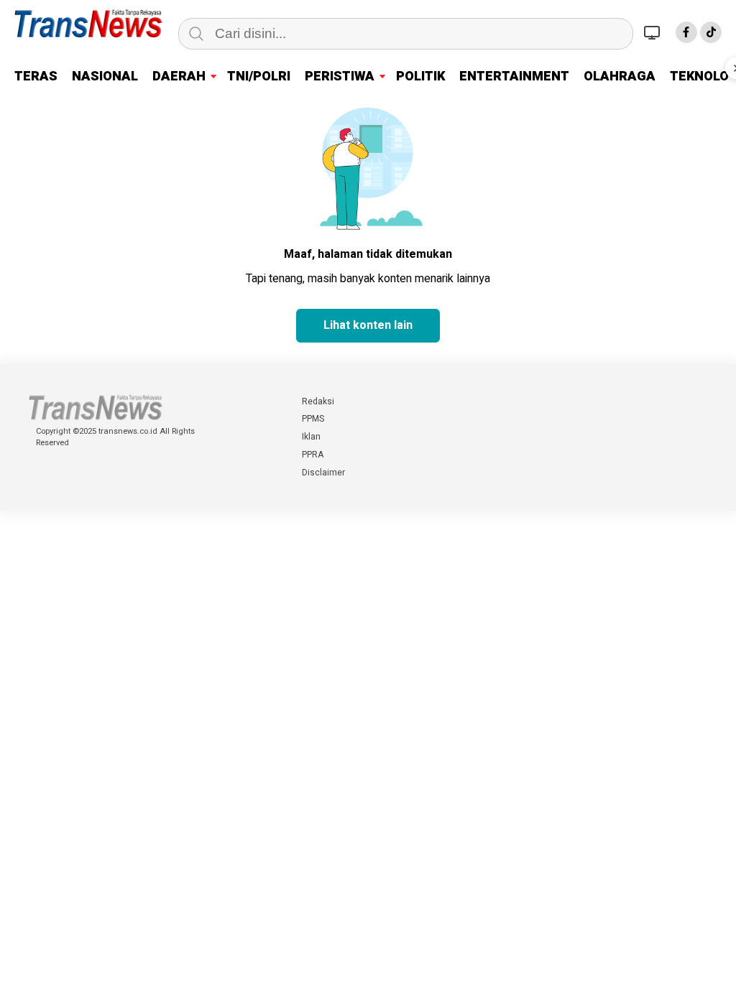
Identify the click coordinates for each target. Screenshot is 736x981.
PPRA (312, 454)
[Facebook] (686, 32)
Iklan (311, 436)
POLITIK (420, 76)
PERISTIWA (339, 76)
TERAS (36, 76)
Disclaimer (323, 472)
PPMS (313, 418)
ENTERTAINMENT (514, 76)
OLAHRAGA (620, 76)
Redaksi (318, 401)
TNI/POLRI (258, 76)
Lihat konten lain (368, 325)
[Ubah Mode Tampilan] (654, 32)
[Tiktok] (711, 32)
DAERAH (179, 76)
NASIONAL (105, 76)
